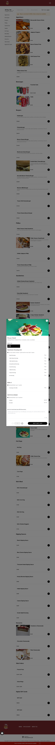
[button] (2, 733)
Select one (9, 343)
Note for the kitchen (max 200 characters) (16, 409)
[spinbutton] (17, 423)
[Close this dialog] (47, 321)
